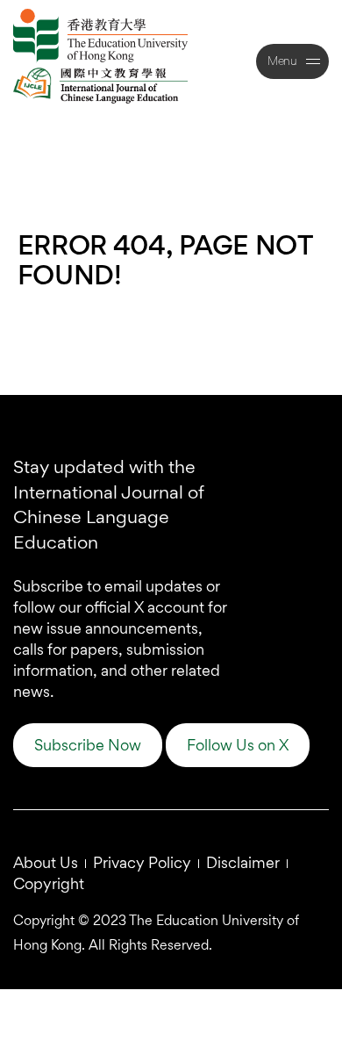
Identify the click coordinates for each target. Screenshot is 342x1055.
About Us (45, 862)
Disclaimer (243, 862)
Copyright (48, 883)
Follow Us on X (238, 745)
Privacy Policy (142, 862)
